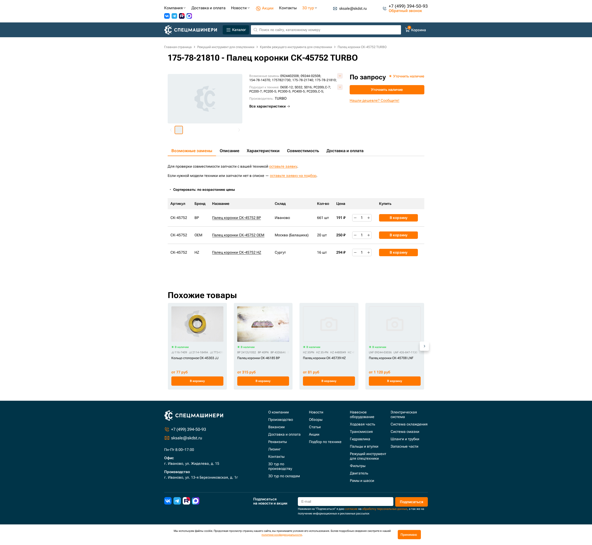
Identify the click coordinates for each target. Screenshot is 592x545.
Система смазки (405, 431)
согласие (351, 509)
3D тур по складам (284, 476)
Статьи (315, 427)
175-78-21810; (326, 80)
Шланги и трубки (405, 439)
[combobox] (206, 190)
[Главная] (192, 30)
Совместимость (303, 150)
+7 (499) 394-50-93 (408, 6)
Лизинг (274, 449)
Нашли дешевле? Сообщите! (374, 100)
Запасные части (404, 446)
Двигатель (359, 473)
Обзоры (315, 419)
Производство (280, 419)
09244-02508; (311, 75)
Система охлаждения (409, 424)
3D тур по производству (280, 466)
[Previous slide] (171, 130)
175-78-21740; (303, 80)
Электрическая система (404, 414)
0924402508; (290, 75)
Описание (229, 150)
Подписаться (411, 502)
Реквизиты (277, 442)
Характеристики (263, 150)
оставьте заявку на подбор (293, 175)
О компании (278, 412)
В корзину (398, 218)
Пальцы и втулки (364, 446)
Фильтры (357, 466)
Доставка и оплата (345, 150)
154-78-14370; (260, 80)
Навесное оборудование (362, 414)
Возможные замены (191, 150)
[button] (179, 130)
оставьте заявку (283, 166)
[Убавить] (355, 218)
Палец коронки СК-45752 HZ (236, 252)
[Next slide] (238, 130)
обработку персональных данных (384, 509)
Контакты (276, 456)
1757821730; (281, 80)
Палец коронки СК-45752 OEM (238, 235)
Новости (316, 412)
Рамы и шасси (362, 480)
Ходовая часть (362, 424)
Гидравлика (360, 439)
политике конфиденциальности (282, 534)
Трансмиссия (361, 431)
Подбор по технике (325, 442)
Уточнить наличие (387, 89)
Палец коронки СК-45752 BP (236, 218)
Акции (314, 434)
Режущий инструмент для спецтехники (368, 456)
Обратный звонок (405, 11)
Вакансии (276, 427)
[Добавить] (368, 218)
